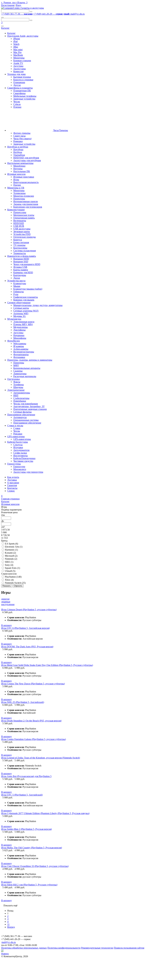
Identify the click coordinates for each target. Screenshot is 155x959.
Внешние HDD (21, 259)
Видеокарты (19, 220)
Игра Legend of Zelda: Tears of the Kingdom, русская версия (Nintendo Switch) (40, 757)
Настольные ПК (21, 171)
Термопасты (19, 253)
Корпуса (17, 239)
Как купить (13, 477)
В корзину (6, 625)
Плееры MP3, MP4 (23, 324)
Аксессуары (19, 68)
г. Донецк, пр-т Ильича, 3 (14, 2)
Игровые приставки (23, 177)
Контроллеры (20, 248)
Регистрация (7, 5)
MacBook (18, 55)
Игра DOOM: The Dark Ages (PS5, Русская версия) (27, 646)
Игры (16, 179)
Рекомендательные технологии (97, 948)
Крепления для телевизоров (27, 207)
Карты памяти (20, 269)
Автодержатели (21, 450)
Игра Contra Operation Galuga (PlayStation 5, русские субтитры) (33, 739)
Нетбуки (17, 152)
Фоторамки (19, 357)
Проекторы (19, 198)
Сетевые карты (21, 308)
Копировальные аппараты (26, 368)
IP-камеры (18, 346)
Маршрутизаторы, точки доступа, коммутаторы (38, 305)
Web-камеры (19, 343)
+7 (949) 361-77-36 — (17, 14)
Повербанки (19, 401)
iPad (15, 41)
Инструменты (20, 455)
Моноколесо (19, 469)
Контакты (12, 488)
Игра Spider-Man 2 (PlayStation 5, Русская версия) (26, 829)
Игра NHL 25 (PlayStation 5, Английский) (22, 702)
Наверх (5, 953)
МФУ (16, 365)
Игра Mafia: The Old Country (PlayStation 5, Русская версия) (31, 847)
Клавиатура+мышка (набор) (27, 289)
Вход (18, 5)
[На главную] (22, 8)
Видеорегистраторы (23, 351)
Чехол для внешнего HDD (26, 264)
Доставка (12, 480)
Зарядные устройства (24, 98)
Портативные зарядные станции (30, 409)
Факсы (16, 382)
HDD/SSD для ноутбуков (26, 157)
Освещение (19, 82)
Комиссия (18, 71)
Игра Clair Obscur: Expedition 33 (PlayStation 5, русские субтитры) (35, 866)
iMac (15, 47)
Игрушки (18, 447)
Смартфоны (19, 93)
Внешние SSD (20, 261)
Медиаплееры (20, 327)
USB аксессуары (21, 228)
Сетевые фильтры (22, 412)
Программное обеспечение (27, 422)
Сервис (11, 491)
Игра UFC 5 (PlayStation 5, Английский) (22, 794)
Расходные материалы (24, 376)
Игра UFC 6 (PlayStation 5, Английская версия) (25, 628)
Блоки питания (21, 242)
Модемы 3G (19, 316)
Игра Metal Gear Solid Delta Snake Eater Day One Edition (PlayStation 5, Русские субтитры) (47, 665)
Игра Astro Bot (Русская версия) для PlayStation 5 (26, 776)
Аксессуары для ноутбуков (27, 160)
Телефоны (18, 384)
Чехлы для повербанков (25, 403)
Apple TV (18, 63)
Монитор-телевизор (23, 196)
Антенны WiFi (20, 313)
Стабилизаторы (21, 398)
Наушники (18, 335)
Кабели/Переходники (24, 458)
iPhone (16, 38)
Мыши (16, 286)
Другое (17, 85)
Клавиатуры (19, 283)
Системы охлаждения (24, 250)
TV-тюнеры (19, 245)
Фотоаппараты (21, 354)
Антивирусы (20, 417)
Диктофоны (19, 330)
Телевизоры (19, 193)
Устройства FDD (22, 234)
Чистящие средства (23, 461)
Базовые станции (22, 60)
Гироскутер (19, 466)
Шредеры (18, 387)
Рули (15, 294)
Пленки (17, 107)
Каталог (5, 28)
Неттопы (18, 168)
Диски (16, 278)
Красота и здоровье (23, 79)
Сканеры (18, 371)
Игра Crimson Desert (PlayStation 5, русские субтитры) (29, 609)
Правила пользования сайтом (129, 948)
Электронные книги (23, 321)
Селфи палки (20, 453)
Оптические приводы (24, 237)
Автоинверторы (21, 392)
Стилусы (18, 444)
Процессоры (19, 212)
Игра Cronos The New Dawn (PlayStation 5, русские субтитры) (33, 683)
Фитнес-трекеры (21, 133)
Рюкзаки (17, 433)
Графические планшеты (25, 297)
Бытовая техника (22, 77)
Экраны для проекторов (25, 204)
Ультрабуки (19, 155)
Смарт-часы (19, 136)
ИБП (15, 395)
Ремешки (18, 141)
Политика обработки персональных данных (24, 948)
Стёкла (17, 104)
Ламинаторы (19, 373)
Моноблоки (19, 166)
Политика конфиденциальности (64, 948)
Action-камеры (20, 349)
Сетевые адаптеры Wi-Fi (25, 310)
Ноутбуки (18, 149)
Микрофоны (19, 338)
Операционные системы (26, 420)
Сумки (16, 428)
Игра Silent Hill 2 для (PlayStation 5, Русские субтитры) (29, 884)
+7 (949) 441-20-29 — (48, 14)
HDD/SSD (18, 223)
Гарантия (12, 485)
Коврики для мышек (23, 300)
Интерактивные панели (25, 201)
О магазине (13, 482)
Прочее (17, 185)
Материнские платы (23, 215)
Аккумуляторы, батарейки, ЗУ (29, 406)
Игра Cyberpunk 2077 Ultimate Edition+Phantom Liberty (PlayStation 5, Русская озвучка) (45, 813)
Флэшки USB (20, 267)
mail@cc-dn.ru (74, 14)
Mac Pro (17, 52)
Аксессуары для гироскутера (28, 472)
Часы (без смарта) (22, 138)
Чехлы (16, 101)
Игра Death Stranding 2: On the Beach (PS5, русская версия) (31, 720)
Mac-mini (18, 49)
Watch (16, 44)
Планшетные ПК (22, 90)
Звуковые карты (21, 231)
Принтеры (18, 362)
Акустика (18, 66)
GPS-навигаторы (22, 439)
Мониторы (19, 57)
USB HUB (18, 226)
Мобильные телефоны (24, 96)
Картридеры (19, 275)
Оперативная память (24, 218)
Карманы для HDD (23, 272)
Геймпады (18, 291)
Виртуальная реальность (26, 182)
